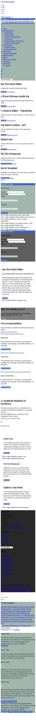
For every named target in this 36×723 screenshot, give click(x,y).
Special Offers (7, 45)
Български (4, 613)
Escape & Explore (10, 49)
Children (4, 205)
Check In (4, 192)
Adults (3, 196)
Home (5, 29)
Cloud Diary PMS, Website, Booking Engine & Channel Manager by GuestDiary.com (16, 588)
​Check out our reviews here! (10, 418)
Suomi (18, 609)
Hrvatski (4, 615)
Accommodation (8, 31)
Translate (16, 630)
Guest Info (6, 63)
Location (7, 66)
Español (5, 540)
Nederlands (5, 617)
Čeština (18, 613)
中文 (2, 623)
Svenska (3, 621)
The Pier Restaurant (10, 53)
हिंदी (23, 613)
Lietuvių (28, 609)
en (3, 7)
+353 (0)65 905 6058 (7, 2)
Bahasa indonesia (13, 615)
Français (5, 542)
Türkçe (11, 617)
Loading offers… (10, 47)
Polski (10, 619)
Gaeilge (23, 609)
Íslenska (26, 615)
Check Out (4, 194)
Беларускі (12, 613)
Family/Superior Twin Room (14, 41)
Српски (9, 621)
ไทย (15, 617)
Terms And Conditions (19, 591)
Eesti (9, 609)
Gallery (5, 57)
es (3, 9)
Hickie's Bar (7, 51)
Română (29, 619)
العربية (13, 609)
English (5, 538)
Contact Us (6, 61)
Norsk (32, 615)
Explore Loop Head (9, 59)
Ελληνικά (4, 609)
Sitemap (31, 589)
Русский (23, 619)
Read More (7, 453)
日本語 (28, 617)
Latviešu (4, 611)
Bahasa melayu (21, 611)
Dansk (32, 607)
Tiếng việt (16, 619)
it (3, 14)
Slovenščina (21, 621)
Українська (21, 617)
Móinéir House (8, 55)
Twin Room (8, 39)
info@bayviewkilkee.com (15, 528)
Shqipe (14, 621)
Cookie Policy (5, 591)
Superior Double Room (12, 37)
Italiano (5, 544)
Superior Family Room (12, 43)
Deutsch (5, 535)
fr (3, 11)
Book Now (3, 92)
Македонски (11, 611)
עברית (21, 615)
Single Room (8, 33)
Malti (29, 611)
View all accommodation (9, 332)
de (3, 5)
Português (4, 619)
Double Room (9, 35)
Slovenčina (30, 621)
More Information (6, 349)
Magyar (26, 613)
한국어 (33, 617)
